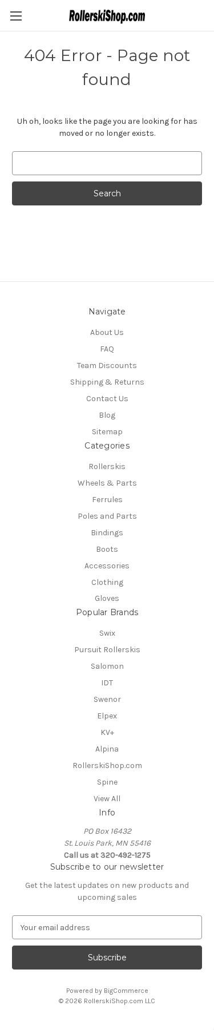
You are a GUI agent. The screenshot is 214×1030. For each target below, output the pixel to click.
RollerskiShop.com (107, 765)
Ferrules (107, 499)
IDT (107, 683)
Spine (107, 782)
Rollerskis (107, 466)
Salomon (107, 666)
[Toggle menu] (15, 15)
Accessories (107, 566)
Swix (107, 633)
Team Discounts (107, 365)
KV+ (107, 732)
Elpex (107, 716)
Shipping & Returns (107, 382)
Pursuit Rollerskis (107, 650)
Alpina (107, 749)
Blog (107, 415)
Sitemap (107, 432)
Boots (107, 549)
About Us (107, 332)
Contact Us (107, 398)
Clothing (107, 582)
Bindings (107, 533)
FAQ (107, 349)
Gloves (107, 598)
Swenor (107, 699)
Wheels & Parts (107, 483)
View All (107, 798)
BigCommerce (126, 991)
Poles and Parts (107, 516)
